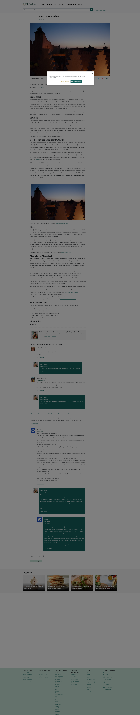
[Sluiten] (92, 73)
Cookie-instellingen (65, 81)
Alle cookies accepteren (76, 81)
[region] (70, 78)
